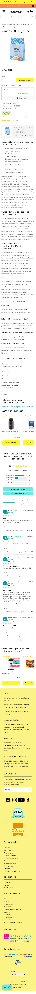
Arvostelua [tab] (7, 500)
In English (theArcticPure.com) (13, 922)
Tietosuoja (7, 882)
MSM (2, 27)
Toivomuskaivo (9, 866)
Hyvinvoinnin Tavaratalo (18, 984)
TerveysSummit (9, 920)
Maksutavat (7, 850)
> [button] (24, 640)
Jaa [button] (6, 527)
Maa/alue (14, 971)
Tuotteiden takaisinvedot (12, 871)
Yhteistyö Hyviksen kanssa (12, 909)
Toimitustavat (8, 853)
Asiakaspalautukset (10, 856)
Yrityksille (7, 869)
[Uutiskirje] (30, 789)
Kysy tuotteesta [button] (19, 493)
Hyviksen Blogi (8, 904)
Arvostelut (7, 901)
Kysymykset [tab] (22, 500)
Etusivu (3, 24)
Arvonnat (7, 912)
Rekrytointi (7, 907)
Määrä (3, 76)
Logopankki (8, 915)
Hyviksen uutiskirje (10, 863)
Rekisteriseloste (9, 888)
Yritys (5, 899)
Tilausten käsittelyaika (11, 858)
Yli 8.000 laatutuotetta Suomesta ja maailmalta (18, 2)
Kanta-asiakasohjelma (11, 861)
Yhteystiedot (8, 848)
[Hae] (32, 17)
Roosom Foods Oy (7, 388)
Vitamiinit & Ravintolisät (14, 24)
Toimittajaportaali (10, 917)
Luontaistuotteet (27, 24)
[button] (31, 11)
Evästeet (7, 885)
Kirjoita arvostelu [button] (19, 489)
